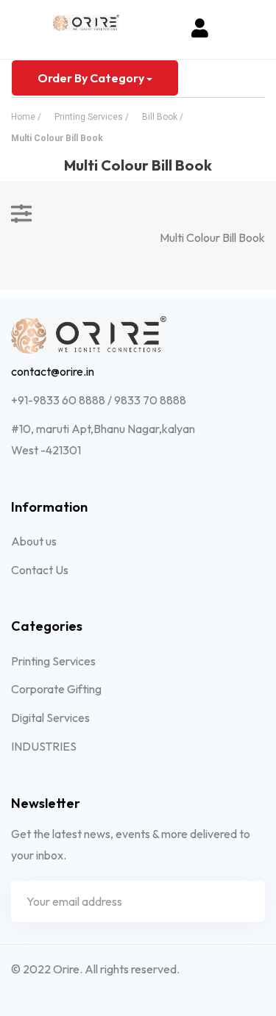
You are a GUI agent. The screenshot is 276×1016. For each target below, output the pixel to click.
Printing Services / (91, 117)
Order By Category (92, 78)
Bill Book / (162, 117)
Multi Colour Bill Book (57, 138)
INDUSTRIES (44, 746)
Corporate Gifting (56, 688)
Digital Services (50, 717)
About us (34, 541)
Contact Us (39, 569)
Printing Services (53, 661)
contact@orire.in (52, 371)
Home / (26, 117)
